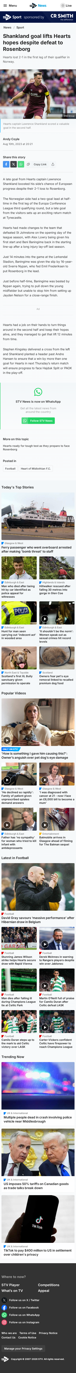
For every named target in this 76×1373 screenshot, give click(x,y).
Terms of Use (27, 1333)
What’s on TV (12, 1291)
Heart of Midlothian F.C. (36, 468)
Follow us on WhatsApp (24, 1314)
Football (10, 468)
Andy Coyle (11, 139)
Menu (13, 5)
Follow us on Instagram (24, 1322)
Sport (20, 27)
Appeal (43, 1291)
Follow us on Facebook (24, 1307)
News (7, 27)
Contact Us (8, 1337)
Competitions (48, 1285)
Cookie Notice (27, 1337)
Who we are (9, 1333)
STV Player (10, 1285)
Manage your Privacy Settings (23, 1348)
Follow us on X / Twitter (24, 1300)
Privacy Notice (48, 1333)
